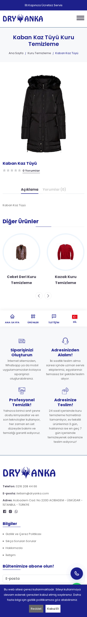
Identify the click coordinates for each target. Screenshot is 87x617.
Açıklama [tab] (29, 189)
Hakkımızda (14, 548)
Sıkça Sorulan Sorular (21, 541)
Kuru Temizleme (39, 53)
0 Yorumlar (31, 170)
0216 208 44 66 (26, 486)
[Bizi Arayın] (76, 573)
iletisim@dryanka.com (33, 493)
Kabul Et (53, 609)
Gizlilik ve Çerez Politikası (23, 534)
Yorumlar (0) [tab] (54, 189)
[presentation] (39, 295)
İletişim (11, 555)
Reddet (36, 609)
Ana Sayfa (16, 53)
